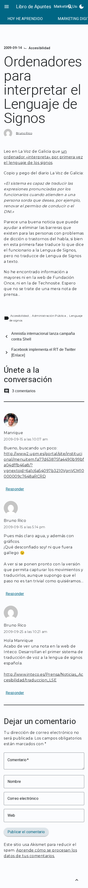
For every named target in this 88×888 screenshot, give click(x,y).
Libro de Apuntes (33, 6)
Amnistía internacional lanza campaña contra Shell (43, 336)
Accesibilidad (39, 48)
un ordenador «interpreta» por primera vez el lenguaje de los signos (43, 157)
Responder (15, 489)
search (70, 6)
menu (6, 6)
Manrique (13, 433)
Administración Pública (49, 315)
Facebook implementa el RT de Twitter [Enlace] (43, 352)
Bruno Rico (24, 133)
